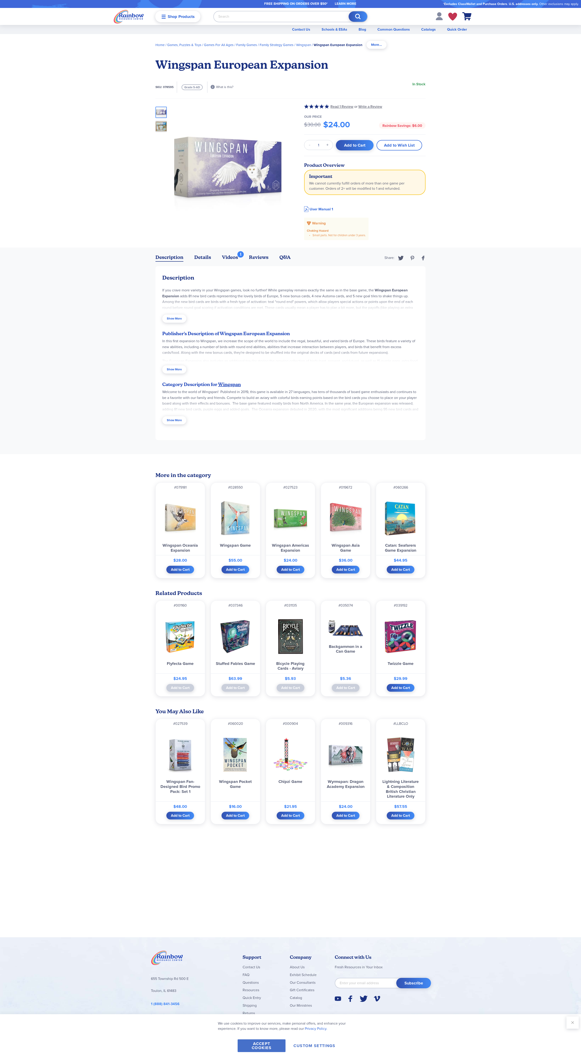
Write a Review (370, 106)
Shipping (250, 1005)
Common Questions (393, 29)
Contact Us (301, 29)
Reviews (258, 257)
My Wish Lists (452, 16)
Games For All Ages (219, 44)
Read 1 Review (341, 106)
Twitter (401, 258)
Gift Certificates (302, 990)
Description (169, 257)
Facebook (423, 258)
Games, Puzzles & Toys (184, 44)
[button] (439, 16)
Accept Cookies (261, 1046)
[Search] (358, 16)
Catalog (296, 997)
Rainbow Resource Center (167, 959)
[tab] (377, 45)
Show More (174, 318)
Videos (230, 257)
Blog (362, 29)
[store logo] (128, 16)
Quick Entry (252, 997)
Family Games (246, 44)
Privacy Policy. (316, 1028)
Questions (251, 982)
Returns (249, 1013)
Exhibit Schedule (303, 974)
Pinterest (412, 258)
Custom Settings (314, 1046)
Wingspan (303, 44)
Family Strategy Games (276, 44)
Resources (251, 990)
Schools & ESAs (334, 29)
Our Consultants (302, 982)
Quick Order (457, 29)
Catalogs (428, 29)
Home (160, 44)
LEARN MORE (345, 3)
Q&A (285, 257)
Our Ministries (301, 1005)
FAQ (246, 974)
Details (202, 257)
